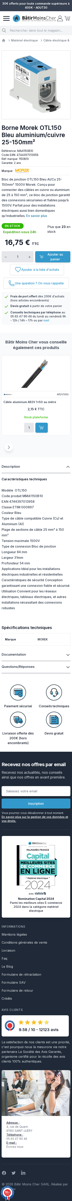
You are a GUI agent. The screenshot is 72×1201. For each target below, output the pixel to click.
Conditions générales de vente (24, 942)
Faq (4, 958)
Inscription (36, 804)
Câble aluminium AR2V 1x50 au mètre (29, 402)
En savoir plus (36, 216)
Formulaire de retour (17, 990)
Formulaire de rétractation (21, 974)
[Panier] (66, 18)
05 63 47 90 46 (21, 316)
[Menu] (6, 18)
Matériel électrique (24, 40)
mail (46, 320)
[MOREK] (21, 171)
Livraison (8, 950)
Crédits (7, 998)
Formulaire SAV (14, 982)
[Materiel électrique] (4, 40)
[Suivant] (9, 447)
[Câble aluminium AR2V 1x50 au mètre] (36, 373)
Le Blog (7, 966)
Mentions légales (14, 934)
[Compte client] (59, 18)
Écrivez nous (14, 1146)
